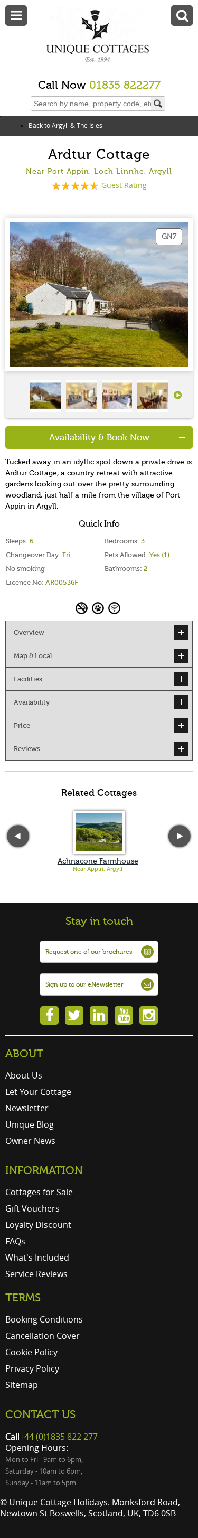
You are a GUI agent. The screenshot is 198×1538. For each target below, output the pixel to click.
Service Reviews (36, 1274)
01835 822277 (125, 85)
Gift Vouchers (32, 1208)
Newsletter (27, 1108)
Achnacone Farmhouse (98, 861)
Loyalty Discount (38, 1225)
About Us (23, 1075)
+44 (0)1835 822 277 (59, 1436)
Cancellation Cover (42, 1336)
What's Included (37, 1257)
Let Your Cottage (38, 1092)
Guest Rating (124, 185)
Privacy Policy (32, 1368)
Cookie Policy (31, 1352)
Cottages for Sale (39, 1192)
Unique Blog (29, 1124)
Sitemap (21, 1385)
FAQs (15, 1241)
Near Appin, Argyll (97, 869)
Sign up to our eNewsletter (84, 984)
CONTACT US (40, 1414)
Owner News (30, 1141)
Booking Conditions (44, 1319)
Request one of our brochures (88, 951)
